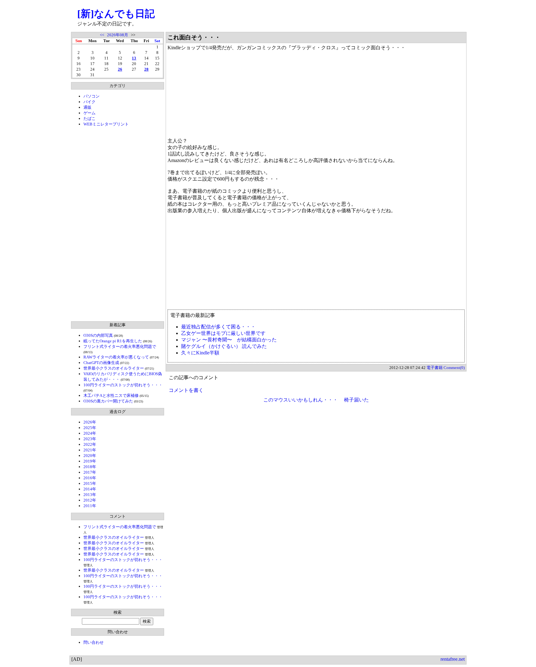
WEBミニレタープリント (106, 124)
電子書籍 (435, 367)
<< (102, 35)
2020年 (89, 455)
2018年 (89, 466)
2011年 (89, 505)
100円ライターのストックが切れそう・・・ (123, 385)
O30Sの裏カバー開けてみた (108, 401)
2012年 (89, 500)
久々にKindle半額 (200, 352)
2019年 (89, 461)
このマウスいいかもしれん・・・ (300, 399)
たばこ (89, 118)
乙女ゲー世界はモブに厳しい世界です (223, 333)
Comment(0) (454, 367)
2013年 (89, 494)
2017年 (89, 472)
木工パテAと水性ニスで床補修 (111, 395)
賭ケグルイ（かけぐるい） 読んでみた (224, 346)
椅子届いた (356, 399)
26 (120, 69)
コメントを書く (186, 390)
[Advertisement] (117, 224)
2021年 (89, 450)
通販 (87, 107)
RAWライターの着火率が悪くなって (116, 357)
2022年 (89, 444)
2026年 (89, 422)
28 (146, 69)
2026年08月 (117, 35)
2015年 (89, 483)
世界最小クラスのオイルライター (113, 368)
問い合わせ (93, 642)
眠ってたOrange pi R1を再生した (112, 341)
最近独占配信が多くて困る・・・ (218, 326)
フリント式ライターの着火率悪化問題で (119, 346)
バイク (89, 101)
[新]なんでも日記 (116, 13)
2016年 (89, 478)
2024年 (89, 433)
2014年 (89, 489)
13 (134, 58)
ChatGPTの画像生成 (101, 362)
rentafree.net (452, 659)
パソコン (91, 96)
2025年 (89, 427)
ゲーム (89, 113)
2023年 (89, 439)
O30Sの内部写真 (98, 335)
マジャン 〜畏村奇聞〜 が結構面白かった (229, 339)
